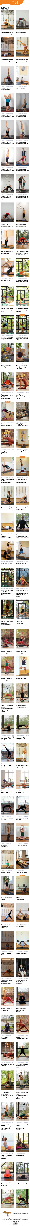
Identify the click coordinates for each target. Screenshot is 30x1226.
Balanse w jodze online (6, 477)
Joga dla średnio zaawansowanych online (10, 250)
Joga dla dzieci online (21, 1153)
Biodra (3, 278)
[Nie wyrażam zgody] (28, 1217)
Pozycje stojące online (21, 677)
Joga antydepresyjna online (22, 392)
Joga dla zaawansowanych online (8, 30)
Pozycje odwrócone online (22, 506)
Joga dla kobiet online (6, 422)
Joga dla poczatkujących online (8, 506)
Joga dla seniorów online (7, 870)
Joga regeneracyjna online (22, 763)
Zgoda (15, 1223)
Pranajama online (20, 870)
